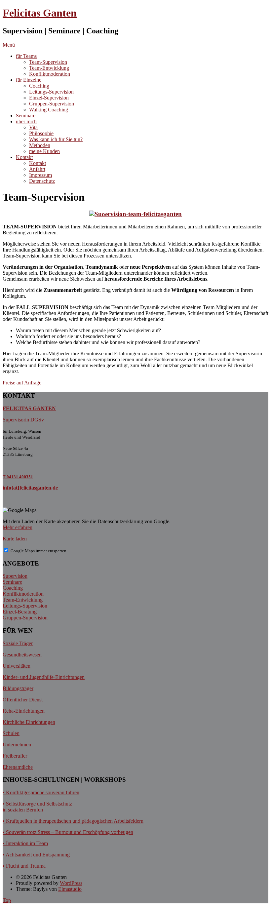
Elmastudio (70, 889)
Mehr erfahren (17, 527)
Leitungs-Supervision (51, 92)
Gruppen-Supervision (51, 103)
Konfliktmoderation (49, 74)
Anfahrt (37, 169)
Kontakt (24, 157)
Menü (9, 45)
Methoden (39, 145)
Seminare (25, 115)
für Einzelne (28, 80)
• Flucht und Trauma (24, 866)
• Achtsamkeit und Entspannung (36, 854)
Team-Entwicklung (49, 68)
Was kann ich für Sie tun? (56, 139)
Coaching (39, 86)
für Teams (26, 56)
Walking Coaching (48, 109)
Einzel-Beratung (20, 611)
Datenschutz (42, 181)
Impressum (40, 175)
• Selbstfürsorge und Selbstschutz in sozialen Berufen (37, 806)
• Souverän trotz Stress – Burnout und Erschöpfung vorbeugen (68, 832)
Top (7, 900)
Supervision (15, 576)
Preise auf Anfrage (22, 382)
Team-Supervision (48, 62)
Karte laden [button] (15, 538)
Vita (33, 127)
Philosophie (41, 133)
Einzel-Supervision (49, 97)
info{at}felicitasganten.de (30, 488)
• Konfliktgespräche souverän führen (41, 792)
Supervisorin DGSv (23, 419)
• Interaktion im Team (25, 843)
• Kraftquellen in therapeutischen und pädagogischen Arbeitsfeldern (73, 821)
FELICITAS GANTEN (29, 408)
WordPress (71, 883)
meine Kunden (44, 151)
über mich (26, 121)
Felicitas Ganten (40, 13)
